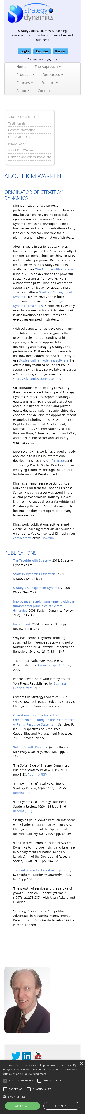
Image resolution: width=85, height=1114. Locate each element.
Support (48, 82)
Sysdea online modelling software (43, 360)
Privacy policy (17, 143)
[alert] (42, 1087)
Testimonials (16, 123)
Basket (60, 51)
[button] (21, 1080)
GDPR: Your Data (19, 137)
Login (24, 51)
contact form (22, 538)
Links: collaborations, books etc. (29, 157)
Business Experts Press (53, 665)
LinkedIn (47, 538)
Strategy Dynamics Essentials (34, 574)
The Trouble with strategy (54, 269)
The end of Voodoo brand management (41, 870)
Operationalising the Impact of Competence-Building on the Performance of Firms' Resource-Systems (44, 719)
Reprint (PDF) (37, 774)
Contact (44, 90)
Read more (39, 1074)
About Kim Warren (20, 150)
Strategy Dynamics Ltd (23, 117)
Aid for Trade (55, 461)
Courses (23, 82)
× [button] (81, 1063)
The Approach (47, 66)
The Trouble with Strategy (32, 560)
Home (21, 66)
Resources (52, 74)
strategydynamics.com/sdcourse (36, 379)
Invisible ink (22, 624)
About (21, 90)
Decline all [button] (61, 1105)
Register (42, 51)
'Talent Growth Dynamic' (30, 747)
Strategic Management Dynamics (37, 588)
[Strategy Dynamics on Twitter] (16, 1055)
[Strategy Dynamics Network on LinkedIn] (27, 1055)
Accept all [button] (22, 1105)
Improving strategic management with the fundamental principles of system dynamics (44, 606)
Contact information (21, 130)
